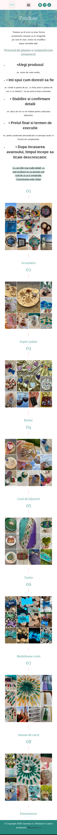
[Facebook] (40, 5)
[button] (28, 4)
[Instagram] (45, 5)
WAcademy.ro (34, 827)
